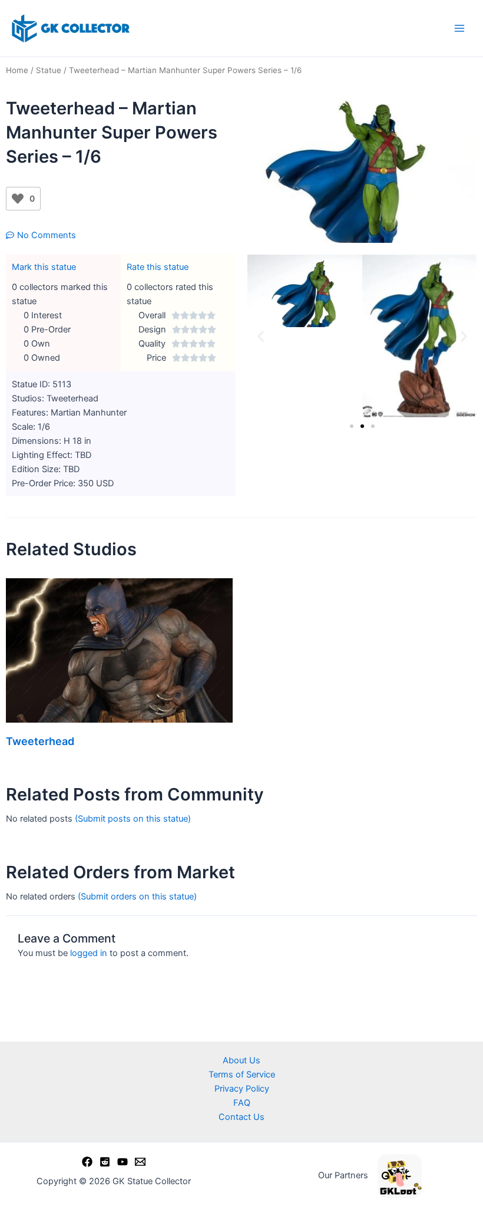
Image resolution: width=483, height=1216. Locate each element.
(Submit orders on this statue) (137, 896)
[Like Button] (18, 198)
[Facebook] (87, 1161)
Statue (48, 70)
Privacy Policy (241, 1088)
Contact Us (241, 1117)
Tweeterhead (40, 741)
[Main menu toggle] (459, 28)
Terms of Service (242, 1074)
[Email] (140, 1161)
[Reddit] (105, 1161)
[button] (260, 335)
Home (17, 70)
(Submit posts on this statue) (133, 818)
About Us (241, 1060)
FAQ (241, 1103)
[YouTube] (122, 1161)
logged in (88, 953)
